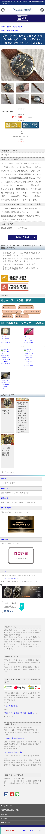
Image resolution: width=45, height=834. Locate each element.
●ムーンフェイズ (25, 307)
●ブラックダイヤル (31, 312)
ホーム (3, 479)
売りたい (4, 818)
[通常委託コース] (15, 281)
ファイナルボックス (10, 578)
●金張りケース (21, 316)
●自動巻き (7, 316)
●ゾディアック (9, 307)
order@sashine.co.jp (13, 752)
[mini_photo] (7, 87)
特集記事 (4, 539)
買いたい (4, 814)
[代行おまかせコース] (15, 290)
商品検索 (4, 498)
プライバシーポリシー (8, 806)
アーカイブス (6, 508)
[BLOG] (21, 564)
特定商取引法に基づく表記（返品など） (20, 713)
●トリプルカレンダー (11, 312)
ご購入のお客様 (11, 706)
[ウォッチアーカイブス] (21, 532)
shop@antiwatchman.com (15, 738)
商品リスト (5, 488)
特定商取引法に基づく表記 (10, 810)
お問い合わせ (5, 823)
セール (3, 571)
